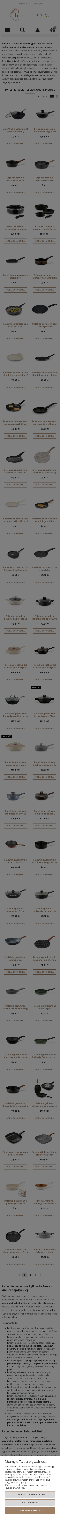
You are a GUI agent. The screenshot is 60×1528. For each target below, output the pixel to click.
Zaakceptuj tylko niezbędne (30, 1495)
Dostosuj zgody (30, 1503)
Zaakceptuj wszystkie (30, 1511)
